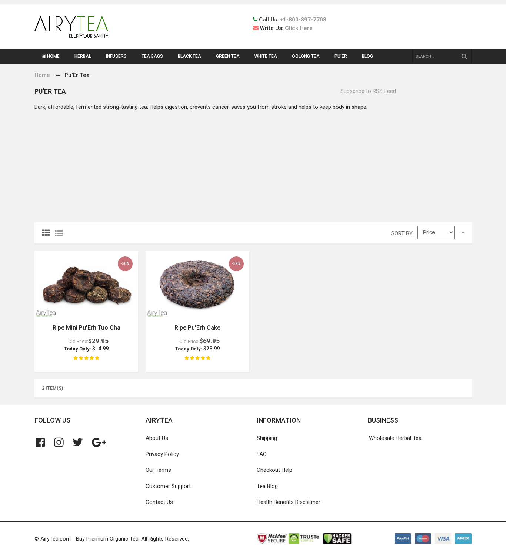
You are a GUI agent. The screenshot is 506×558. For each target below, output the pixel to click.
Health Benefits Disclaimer (288, 502)
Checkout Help (274, 470)
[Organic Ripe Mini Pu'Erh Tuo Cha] (86, 285)
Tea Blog (267, 486)
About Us (157, 438)
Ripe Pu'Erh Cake (197, 327)
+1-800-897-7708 (303, 19)
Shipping (267, 438)
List (60, 234)
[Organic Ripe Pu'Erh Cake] (197, 285)
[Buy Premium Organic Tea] (71, 27)
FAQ (262, 454)
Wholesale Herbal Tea (395, 438)
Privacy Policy (162, 454)
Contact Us (159, 502)
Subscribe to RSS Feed (368, 91)
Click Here (299, 28)
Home (42, 75)
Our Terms (158, 470)
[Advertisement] (253, 167)
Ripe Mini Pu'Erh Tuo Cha (86, 327)
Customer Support (168, 486)
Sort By (402, 233)
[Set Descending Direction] (463, 234)
